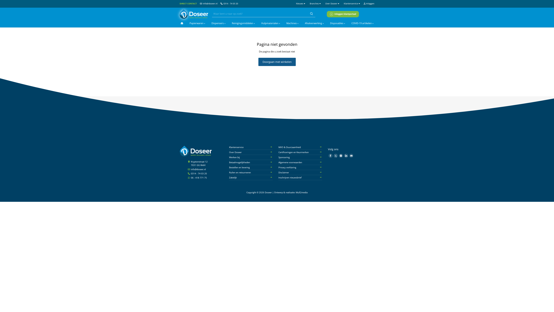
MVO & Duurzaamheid (289, 147)
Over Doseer (331, 3)
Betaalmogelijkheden (239, 162)
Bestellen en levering (239, 167)
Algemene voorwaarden (290, 162)
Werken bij (234, 157)
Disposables (337, 23)
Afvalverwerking (314, 23)
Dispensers (218, 23)
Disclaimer (283, 172)
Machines (291, 23)
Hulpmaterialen (270, 23)
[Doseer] (201, 151)
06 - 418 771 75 (198, 177)
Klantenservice (351, 3)
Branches (314, 3)
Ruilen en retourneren (240, 172)
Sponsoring (284, 157)
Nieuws (300, 3)
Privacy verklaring (287, 167)
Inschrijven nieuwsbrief (290, 177)
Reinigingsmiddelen (243, 23)
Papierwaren (197, 23)
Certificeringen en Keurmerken (293, 152)
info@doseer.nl (210, 3)
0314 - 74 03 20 (230, 3)
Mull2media (302, 192)
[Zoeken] (311, 14)
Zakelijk (233, 177)
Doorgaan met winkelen (277, 62)
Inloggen (369, 3)
